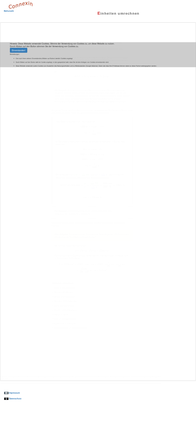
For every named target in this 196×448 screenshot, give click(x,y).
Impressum (14, 392)
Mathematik (9, 11)
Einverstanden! (18, 50)
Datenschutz (14, 398)
